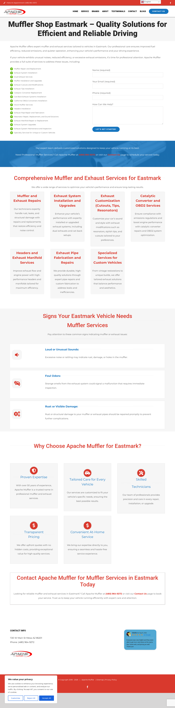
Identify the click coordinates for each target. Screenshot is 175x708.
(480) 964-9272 (26, 642)
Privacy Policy (111, 680)
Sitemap (100, 680)
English (147, 2)
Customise (15, 698)
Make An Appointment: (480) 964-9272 (22, 3)
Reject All (31, 698)
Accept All (46, 698)
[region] (31, 689)
